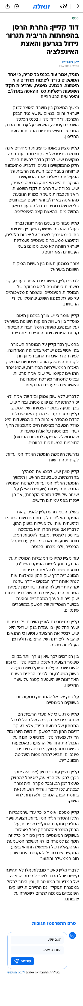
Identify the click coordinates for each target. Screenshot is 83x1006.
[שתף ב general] (7, 6)
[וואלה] (41, 6)
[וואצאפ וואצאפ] (16, 6)
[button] (63, 6)
